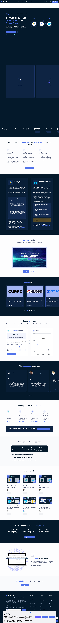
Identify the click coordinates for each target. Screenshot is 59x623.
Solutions (18, 1)
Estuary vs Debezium (33, 607)
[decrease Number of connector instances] (20, 350)
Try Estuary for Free (29, 168)
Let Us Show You (34, 585)
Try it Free (55, 1)
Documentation (42, 597)
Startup (50, 607)
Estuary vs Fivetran (32, 603)
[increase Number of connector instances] (25, 350)
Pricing (24, 1)
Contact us (44, 428)
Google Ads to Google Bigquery (28, 529)
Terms (49, 603)
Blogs (40, 599)
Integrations (12, 5)
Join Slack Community (34, 421)
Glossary (41, 603)
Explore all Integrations (29, 537)
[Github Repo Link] (47, 2)
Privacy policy (30, 612)
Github (41, 607)
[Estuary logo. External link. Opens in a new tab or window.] (7, 613)
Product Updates (42, 600)
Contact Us (33, 271)
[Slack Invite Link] (45, 2)
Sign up (8, 421)
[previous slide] (24, 310)
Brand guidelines (50, 610)
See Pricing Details (22, 353)
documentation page (21, 227)
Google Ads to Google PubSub (43, 531)
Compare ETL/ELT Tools (42, 610)
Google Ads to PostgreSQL (13, 529)
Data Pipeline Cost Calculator (32, 610)
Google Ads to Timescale (12, 532)
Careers (50, 599)
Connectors (28, 1)
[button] (13, 2)
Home (8, 5)
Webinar (41, 606)
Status (50, 606)
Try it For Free (11, 353)
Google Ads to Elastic (12, 531)
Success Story (26, 131)
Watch (44, 421)
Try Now (26, 271)
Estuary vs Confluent (33, 606)
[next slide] (34, 310)
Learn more (21, 421)
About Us (50, 597)
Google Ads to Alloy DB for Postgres (29, 532)
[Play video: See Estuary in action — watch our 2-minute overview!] (29, 259)
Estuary (31, 597)
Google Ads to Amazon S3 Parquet (43, 529)
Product (13, 1)
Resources (33, 1)
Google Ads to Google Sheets (28, 531)
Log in (50, 1)
